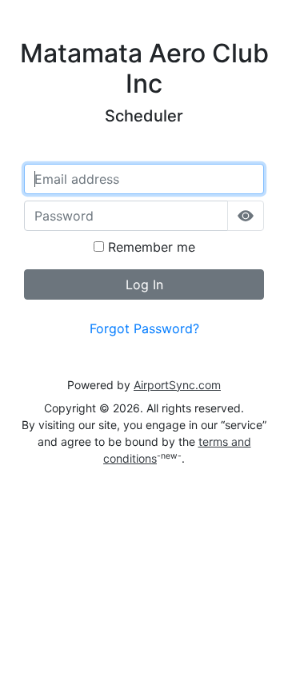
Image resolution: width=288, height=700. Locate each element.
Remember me (149, 247)
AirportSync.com (177, 385)
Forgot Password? (144, 328)
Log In (144, 284)
